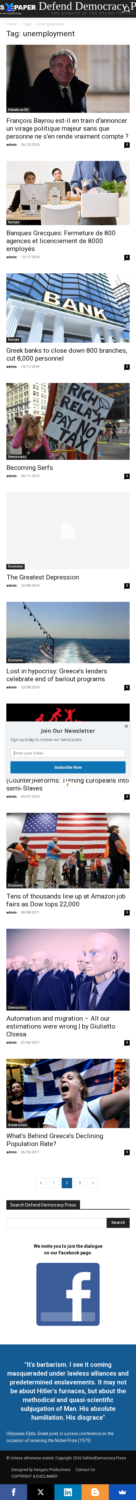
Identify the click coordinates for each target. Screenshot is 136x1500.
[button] (68, 730)
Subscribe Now (68, 767)
